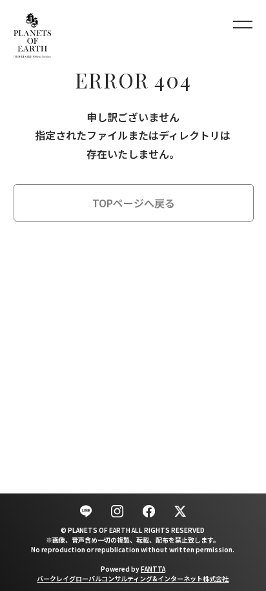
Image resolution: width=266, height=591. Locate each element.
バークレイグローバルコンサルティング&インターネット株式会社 (133, 578)
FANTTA (153, 569)
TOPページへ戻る (133, 203)
